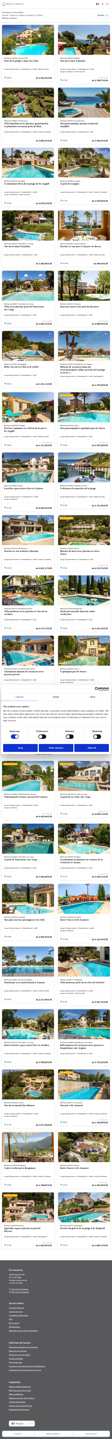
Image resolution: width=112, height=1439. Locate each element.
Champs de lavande (17, 1402)
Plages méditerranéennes (20, 1386)
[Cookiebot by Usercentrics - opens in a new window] (97, 689)
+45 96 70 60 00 (16, 1283)
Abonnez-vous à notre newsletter (23, 1330)
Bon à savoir (14, 1323)
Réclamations (14, 1327)
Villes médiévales (16, 1394)
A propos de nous (16, 1308)
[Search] (102, 4)
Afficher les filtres (53, 1434)
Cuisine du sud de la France (20, 1406)
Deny (20, 748)
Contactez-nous (16, 1311)
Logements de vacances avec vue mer (25, 1370)
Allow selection (56, 748)
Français (19, 1423)
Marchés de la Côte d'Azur (20, 1390)
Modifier (102, 15)
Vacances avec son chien (19, 1355)
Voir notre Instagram (20, 1292)
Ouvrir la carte (91, 1434)
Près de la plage (15, 1362)
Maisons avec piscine (18, 1351)
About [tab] (92, 697)
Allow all (92, 748)
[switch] (42, 736)
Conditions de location (18, 1315)
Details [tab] (56, 697)
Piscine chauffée (16, 1358)
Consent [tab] (19, 697)
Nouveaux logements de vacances (23, 1347)
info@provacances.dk (18, 1280)
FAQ (11, 1319)
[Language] (97, 3)
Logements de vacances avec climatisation (27, 1366)
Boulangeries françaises (19, 1409)
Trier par (17, 1434)
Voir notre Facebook (19, 1289)
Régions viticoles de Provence (22, 1398)
